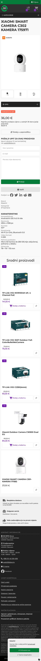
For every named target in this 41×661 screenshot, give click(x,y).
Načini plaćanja (7, 590)
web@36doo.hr (9, 143)
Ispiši (22, 190)
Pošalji (21, 182)
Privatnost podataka (9, 586)
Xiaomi (4, 203)
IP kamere (5, 208)
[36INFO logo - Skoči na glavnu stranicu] (4, 8)
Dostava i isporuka (8, 593)
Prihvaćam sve (25, 650)
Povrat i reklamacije (8, 597)
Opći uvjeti (5, 582)
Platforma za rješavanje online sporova (16, 605)
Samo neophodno (25, 655)
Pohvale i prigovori (8, 601)
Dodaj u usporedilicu (21, 132)
